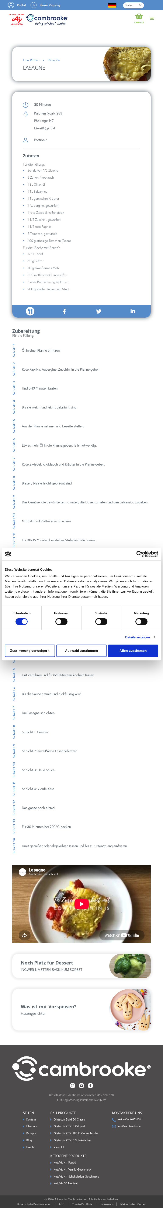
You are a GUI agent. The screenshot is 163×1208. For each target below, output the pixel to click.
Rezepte (31, 1133)
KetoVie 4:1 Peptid (65, 1162)
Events (30, 1147)
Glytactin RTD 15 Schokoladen (72, 1140)
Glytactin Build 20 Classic (69, 1119)
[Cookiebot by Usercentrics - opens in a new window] (139, 554)
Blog (29, 1140)
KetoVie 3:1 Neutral (65, 1183)
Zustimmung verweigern (30, 650)
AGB (61, 1204)
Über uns (32, 1126)
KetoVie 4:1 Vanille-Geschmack (72, 1169)
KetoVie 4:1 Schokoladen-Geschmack (76, 1176)
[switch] (61, 621)
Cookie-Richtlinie (82, 1204)
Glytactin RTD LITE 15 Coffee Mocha (76, 1133)
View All (59, 1147)
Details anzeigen (137, 637)
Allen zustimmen (133, 650)
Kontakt (31, 1119)
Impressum (106, 1204)
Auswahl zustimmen (81, 650)
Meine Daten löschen (133, 1204)
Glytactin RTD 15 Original (69, 1126)
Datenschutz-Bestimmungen (34, 1204)
